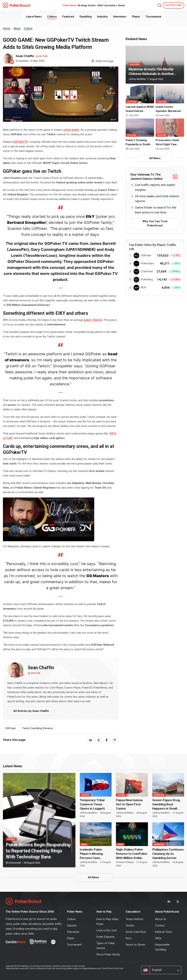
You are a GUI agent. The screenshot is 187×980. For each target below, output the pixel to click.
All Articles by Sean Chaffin (31, 711)
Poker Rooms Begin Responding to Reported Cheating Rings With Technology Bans (38, 851)
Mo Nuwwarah (14, 862)
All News (155, 158)
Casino (11, 839)
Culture (52, 16)
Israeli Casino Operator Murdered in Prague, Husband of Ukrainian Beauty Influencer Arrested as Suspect (170, 109)
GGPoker (10, 728)
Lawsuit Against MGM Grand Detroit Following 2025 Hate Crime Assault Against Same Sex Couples (140, 109)
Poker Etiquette (105, 936)
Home (6, 28)
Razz (129, 938)
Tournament (153, 16)
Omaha (130, 925)
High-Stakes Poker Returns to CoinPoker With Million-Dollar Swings (131, 854)
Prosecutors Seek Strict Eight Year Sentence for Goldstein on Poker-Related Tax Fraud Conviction (169, 143)
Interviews (119, 16)
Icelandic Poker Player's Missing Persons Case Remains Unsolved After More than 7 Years (93, 854)
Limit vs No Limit (106, 930)
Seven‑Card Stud (136, 932)
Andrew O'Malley (125, 862)
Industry (102, 16)
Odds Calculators (107, 5)
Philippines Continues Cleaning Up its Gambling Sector (168, 854)
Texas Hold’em (134, 919)
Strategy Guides (86, 5)
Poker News (69, 5)
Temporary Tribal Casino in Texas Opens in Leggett (92, 804)
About (121, 5)
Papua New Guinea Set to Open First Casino (129, 804)
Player (136, 16)
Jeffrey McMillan (138, 79)
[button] (159, 5)
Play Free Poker (173, 5)
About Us (160, 919)
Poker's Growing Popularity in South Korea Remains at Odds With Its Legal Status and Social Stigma (138, 143)
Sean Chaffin (41, 667)
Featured (68, 16)
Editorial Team (163, 932)
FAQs (158, 938)
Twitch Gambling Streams (37, 728)
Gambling (85, 16)
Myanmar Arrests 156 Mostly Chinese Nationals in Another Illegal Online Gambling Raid (151, 71)
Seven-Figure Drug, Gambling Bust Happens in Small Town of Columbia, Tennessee (166, 804)
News (17, 28)
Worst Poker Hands (108, 954)
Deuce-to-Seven (135, 944)
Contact (160, 925)
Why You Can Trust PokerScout (154, 223)
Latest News (34, 16)
